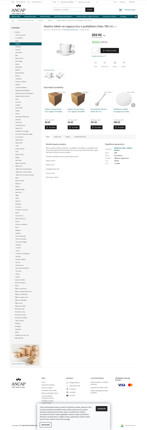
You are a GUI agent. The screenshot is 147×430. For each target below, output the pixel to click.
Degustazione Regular (22, 90)
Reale (17, 213)
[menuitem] (15, 16)
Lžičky (17, 332)
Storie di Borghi (20, 236)
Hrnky (17, 286)
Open (17, 198)
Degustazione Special (22, 96)
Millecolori (18, 166)
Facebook (72, 389)
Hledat (89, 10)
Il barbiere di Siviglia (22, 131)
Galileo (17, 111)
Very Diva (18, 271)
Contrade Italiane (21, 87)
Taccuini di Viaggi (21, 242)
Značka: (84, 30)
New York (18, 192)
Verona (17, 262)
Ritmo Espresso (20, 219)
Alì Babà (18, 47)
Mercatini (18, 160)
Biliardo (17, 70)
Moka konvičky (19, 309)
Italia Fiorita (19, 140)
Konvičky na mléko (21, 318)
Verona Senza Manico (22, 268)
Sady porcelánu (20, 280)
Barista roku (19, 58)
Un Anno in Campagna (22, 254)
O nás (54, 2)
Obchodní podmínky (67, 2)
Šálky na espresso (21, 289)
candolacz (72, 392)
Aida (16, 41)
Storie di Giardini (20, 239)
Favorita (18, 102)
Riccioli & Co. (19, 216)
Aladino (17, 44)
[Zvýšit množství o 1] (99, 49)
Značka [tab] (67, 137)
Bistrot (17, 76)
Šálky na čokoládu (21, 300)
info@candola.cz (74, 383)
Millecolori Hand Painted (23, 169)
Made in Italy (19, 154)
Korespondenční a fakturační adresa (48, 397)
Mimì (16, 178)
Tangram (18, 245)
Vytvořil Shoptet (130, 425)
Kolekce (17, 32)
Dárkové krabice (20, 283)
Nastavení (46, 425)
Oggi (17, 195)
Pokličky (17, 323)
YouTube (72, 395)
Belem (17, 64)
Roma (17, 222)
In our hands (19, 137)
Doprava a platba (84, 2)
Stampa (17, 233)
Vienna (17, 274)
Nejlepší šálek (19, 189)
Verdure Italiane (20, 259)
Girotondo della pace (22, 117)
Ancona (17, 50)
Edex (17, 99)
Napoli (17, 187)
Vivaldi (17, 277)
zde (68, 419)
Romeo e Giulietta (21, 224)
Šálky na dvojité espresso (23, 291)
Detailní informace (97, 56)
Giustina (18, 120)
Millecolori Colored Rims (24, 172)
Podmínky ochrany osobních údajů (48, 402)
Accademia (19, 38)
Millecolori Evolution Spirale (25, 175)
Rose (17, 227)
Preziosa (18, 207)
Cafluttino (18, 79)
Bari (16, 55)
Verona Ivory (19, 265)
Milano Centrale (20, 163)
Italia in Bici (19, 143)
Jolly (16, 146)
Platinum (18, 204)
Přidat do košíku (111, 50)
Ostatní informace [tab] (80, 137)
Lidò (16, 152)
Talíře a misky (19, 321)
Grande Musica (20, 125)
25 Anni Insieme (20, 35)
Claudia (17, 85)
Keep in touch (19, 149)
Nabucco (18, 184)
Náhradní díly (19, 338)
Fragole (17, 105)
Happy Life (18, 128)
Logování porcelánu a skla (99, 388)
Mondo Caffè (19, 181)
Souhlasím (101, 408)
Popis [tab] (48, 137)
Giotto (17, 114)
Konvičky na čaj (20, 312)
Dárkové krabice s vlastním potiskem (99, 383)
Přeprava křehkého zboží (50, 393)
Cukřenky (18, 329)
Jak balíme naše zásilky (49, 390)
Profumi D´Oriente (21, 210)
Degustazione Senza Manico (24, 93)
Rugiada (18, 230)
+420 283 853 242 (74, 386)
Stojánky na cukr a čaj (22, 335)
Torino (17, 251)
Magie (17, 157)
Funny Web (19, 108)
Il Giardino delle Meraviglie (24, 134)
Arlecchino (18, 52)
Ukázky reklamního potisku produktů (99, 392)
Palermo (18, 201)
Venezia (18, 256)
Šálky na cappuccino (21, 297)
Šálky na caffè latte (21, 294)
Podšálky (18, 326)
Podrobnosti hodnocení (70, 30)
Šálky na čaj (18, 303)
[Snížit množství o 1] (99, 52)
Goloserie (18, 122)
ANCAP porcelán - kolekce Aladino (123, 149)
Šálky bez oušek (20, 306)
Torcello (18, 248)
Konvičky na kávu (20, 315)
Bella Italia (18, 67)
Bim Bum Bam (19, 73)
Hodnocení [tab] (57, 137)
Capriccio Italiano (21, 82)
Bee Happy (19, 61)
